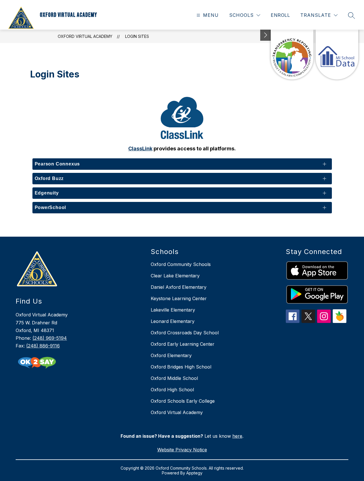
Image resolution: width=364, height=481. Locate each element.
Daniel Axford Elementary (178, 287)
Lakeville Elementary (173, 310)
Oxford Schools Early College (183, 401)
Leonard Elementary (173, 321)
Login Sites (137, 36)
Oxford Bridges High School (181, 367)
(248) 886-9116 (43, 346)
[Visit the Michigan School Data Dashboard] (337, 54)
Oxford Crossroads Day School (185, 332)
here (237, 436)
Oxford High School (172, 389)
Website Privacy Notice (182, 450)
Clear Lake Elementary (175, 276)
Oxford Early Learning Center (182, 344)
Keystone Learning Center (179, 298)
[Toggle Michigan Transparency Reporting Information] (265, 35)
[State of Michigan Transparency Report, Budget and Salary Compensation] (292, 54)
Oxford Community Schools (181, 264)
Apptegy (194, 472)
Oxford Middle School (174, 378)
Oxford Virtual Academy (85, 36)
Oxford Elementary (171, 355)
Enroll (280, 15)
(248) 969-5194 (49, 338)
